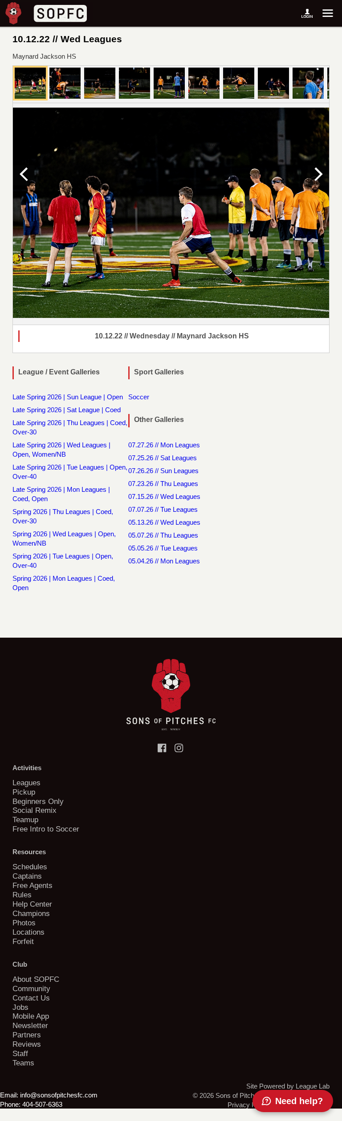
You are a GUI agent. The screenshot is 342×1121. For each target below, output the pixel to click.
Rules (22, 895)
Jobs (20, 1007)
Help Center (32, 904)
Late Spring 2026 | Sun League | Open (67, 397)
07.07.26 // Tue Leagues (163, 509)
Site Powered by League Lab (288, 1086)
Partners (26, 1035)
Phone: (10, 1104)
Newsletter (30, 1025)
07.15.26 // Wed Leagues (164, 496)
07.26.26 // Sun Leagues (163, 470)
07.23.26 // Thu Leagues (163, 483)
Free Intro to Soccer (45, 829)
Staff (20, 1053)
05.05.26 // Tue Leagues (163, 548)
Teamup (25, 820)
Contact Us (31, 998)
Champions (31, 913)
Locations (28, 932)
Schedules (29, 867)
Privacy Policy (248, 1105)
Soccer (138, 397)
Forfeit (23, 941)
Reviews (26, 1044)
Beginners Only (38, 801)
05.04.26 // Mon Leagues (164, 561)
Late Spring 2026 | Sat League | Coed (66, 410)
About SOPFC (35, 979)
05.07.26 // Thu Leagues (163, 535)
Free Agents (32, 885)
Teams (23, 1063)
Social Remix (34, 810)
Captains (27, 876)
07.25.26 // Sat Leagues (162, 458)
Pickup (23, 792)
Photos (24, 923)
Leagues (26, 783)
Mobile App (30, 1016)
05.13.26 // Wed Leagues (164, 522)
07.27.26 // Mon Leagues (164, 445)
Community (31, 988)
